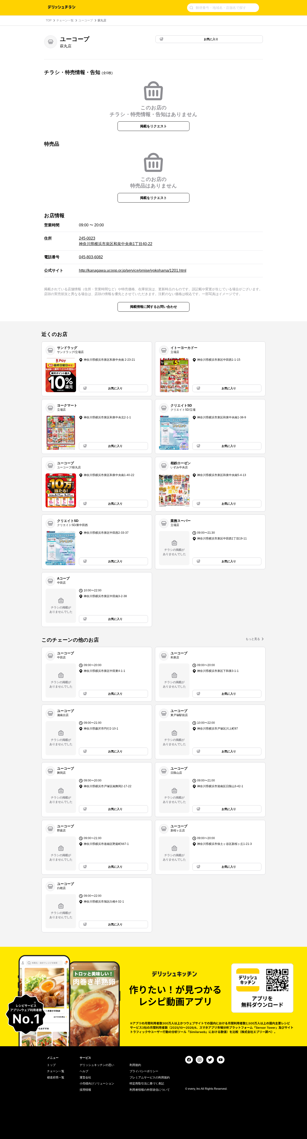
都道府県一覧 (55, 1077)
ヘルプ (84, 1071)
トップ (51, 1065)
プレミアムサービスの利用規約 (150, 1077)
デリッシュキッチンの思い (97, 1065)
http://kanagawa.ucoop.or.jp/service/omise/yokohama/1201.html (132, 270)
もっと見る (253, 639)
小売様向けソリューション (97, 1083)
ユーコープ (85, 20)
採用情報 (85, 1089)
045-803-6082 (91, 257)
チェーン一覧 (65, 20)
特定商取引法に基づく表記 (147, 1083)
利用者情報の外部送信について (150, 1089)
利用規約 (135, 1065)
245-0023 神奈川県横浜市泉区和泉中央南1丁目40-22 (115, 241)
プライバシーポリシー (144, 1071)
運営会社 (85, 1077)
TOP (49, 20)
